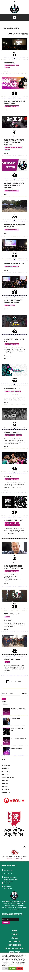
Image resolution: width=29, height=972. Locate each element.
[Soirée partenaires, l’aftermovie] (14, 245)
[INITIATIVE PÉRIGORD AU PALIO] (14, 641)
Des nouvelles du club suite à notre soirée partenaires (13, 301)
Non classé (4, 789)
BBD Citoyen (12, 65)
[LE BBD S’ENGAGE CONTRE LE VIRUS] (14, 502)
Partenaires (7, 67)
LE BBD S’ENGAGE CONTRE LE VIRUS (13, 520)
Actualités (16, 34)
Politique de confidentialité (14, 949)
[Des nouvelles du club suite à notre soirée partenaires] (14, 282)
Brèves (17, 65)
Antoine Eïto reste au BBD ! (16, 748)
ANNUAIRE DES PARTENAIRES (12, 614)
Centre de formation (9, 525)
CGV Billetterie (14, 952)
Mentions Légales (14, 945)
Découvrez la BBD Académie (12, 432)
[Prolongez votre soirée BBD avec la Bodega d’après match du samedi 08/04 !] (14, 122)
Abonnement (4, 768)
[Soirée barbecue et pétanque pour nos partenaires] (14, 206)
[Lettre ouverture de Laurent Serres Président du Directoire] (14, 548)
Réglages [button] (5, 968)
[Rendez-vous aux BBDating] (14, 370)
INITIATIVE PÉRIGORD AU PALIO (12, 659)
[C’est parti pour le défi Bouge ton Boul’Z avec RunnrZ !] (14, 83)
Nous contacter (14, 942)
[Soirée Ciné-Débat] (14, 44)
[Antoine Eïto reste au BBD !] (6, 751)
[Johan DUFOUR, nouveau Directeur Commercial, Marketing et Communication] (14, 165)
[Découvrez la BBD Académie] (14, 414)
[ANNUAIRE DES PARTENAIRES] (14, 596)
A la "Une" (7, 65)
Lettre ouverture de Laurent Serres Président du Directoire (13, 567)
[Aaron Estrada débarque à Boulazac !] (6, 741)
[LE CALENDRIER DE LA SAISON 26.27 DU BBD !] (6, 731)
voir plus (6, 71)
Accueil (10, 34)
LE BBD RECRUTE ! (9, 476)
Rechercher (24, 693)
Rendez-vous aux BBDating (12, 389)
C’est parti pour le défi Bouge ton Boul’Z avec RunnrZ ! (14, 102)
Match (20, 147)
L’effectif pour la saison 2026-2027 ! (18, 708)
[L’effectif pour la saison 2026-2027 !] (6, 711)
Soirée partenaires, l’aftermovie (14, 264)
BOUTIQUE (14, 938)
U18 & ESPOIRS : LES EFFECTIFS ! (17, 718)
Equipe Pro (16, 147)
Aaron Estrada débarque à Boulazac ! (18, 738)
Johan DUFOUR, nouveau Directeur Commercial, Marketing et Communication (14, 185)
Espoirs (3, 783)
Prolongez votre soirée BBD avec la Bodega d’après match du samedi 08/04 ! (14, 142)
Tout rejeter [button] (19, 968)
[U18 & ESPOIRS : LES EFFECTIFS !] (6, 721)
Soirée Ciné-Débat (9, 63)
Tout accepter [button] (12, 968)
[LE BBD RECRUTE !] (14, 458)
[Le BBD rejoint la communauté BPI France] (14, 321)
